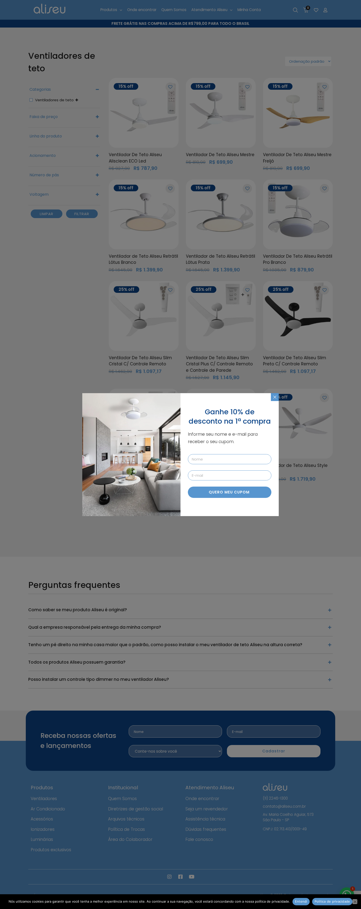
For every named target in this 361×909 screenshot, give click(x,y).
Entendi (301, 901)
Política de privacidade (332, 901)
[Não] (354, 901)
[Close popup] (275, 397)
